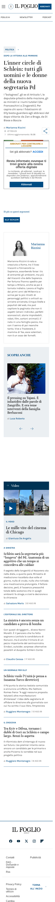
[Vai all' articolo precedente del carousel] (21, 427)
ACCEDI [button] (38, 151)
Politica (9, 49)
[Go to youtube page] (18, 839)
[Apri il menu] (3, 6)
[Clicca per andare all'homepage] (26, 829)
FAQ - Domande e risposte (12, 863)
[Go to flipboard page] (42, 839)
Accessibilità (13, 894)
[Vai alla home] (26, 7)
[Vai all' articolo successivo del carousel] (31, 427)
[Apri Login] (10, 6)
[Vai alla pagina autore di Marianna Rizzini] (17, 246)
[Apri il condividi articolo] (45, 131)
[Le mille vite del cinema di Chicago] (26, 501)
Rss (8, 870)
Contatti (10, 855)
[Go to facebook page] (10, 839)
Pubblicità (35, 855)
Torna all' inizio (36, 885)
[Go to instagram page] (34, 839)
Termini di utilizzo (11, 888)
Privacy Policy (13, 882)
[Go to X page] (26, 839)
